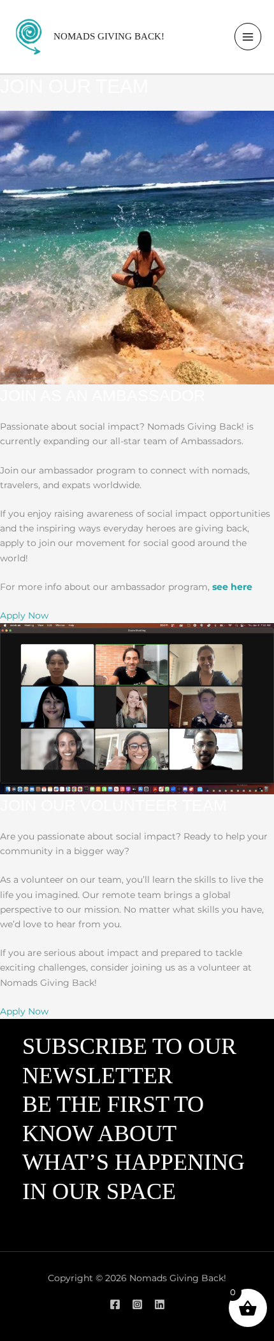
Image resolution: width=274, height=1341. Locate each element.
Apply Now (24, 615)
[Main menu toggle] (248, 36)
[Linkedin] (159, 1304)
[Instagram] (137, 1304)
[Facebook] (115, 1304)
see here (232, 587)
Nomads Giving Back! (109, 36)
